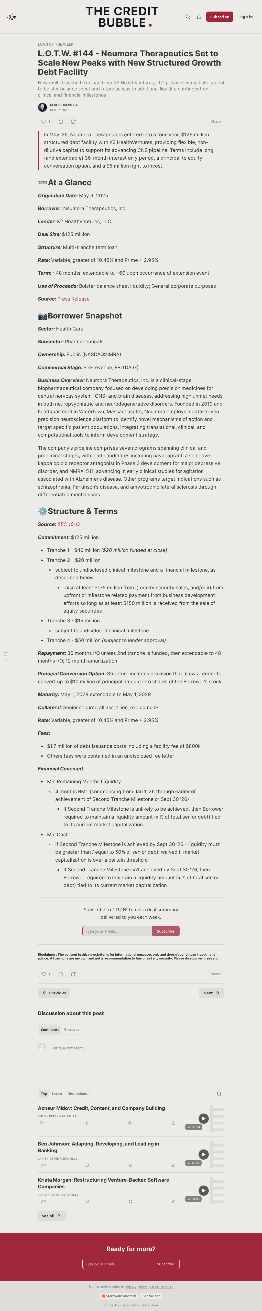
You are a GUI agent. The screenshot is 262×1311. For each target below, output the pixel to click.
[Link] (31, 182)
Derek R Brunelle (64, 105)
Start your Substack (121, 1296)
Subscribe (219, 16)
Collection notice (161, 1287)
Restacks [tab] (71, 1029)
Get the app (151, 1296)
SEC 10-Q (69, 524)
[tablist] (60, 1030)
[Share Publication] (199, 17)
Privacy (131, 1287)
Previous (57, 992)
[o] (204, 1118)
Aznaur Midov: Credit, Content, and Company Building (101, 1108)
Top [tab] (44, 1093)
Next (208, 992)
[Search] (188, 17)
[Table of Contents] (5, 655)
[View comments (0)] (61, 122)
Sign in (246, 16)
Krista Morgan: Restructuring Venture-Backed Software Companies (103, 1183)
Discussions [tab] (77, 1093)
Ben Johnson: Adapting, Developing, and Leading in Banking (98, 1147)
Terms (143, 1287)
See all (48, 1215)
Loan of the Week (55, 44)
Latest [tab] (57, 1093)
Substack (110, 1305)
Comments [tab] (50, 1029)
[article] (131, 1118)
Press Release (73, 299)
